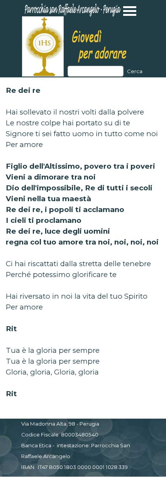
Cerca (134, 71)
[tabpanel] (83, 242)
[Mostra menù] (130, 11)
